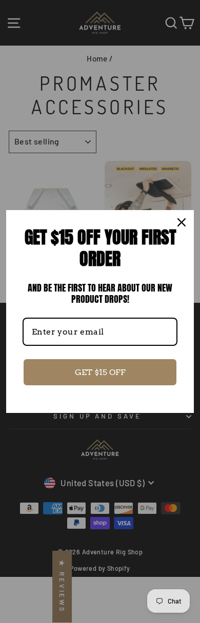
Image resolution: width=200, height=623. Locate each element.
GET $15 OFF (100, 372)
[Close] (181, 222)
